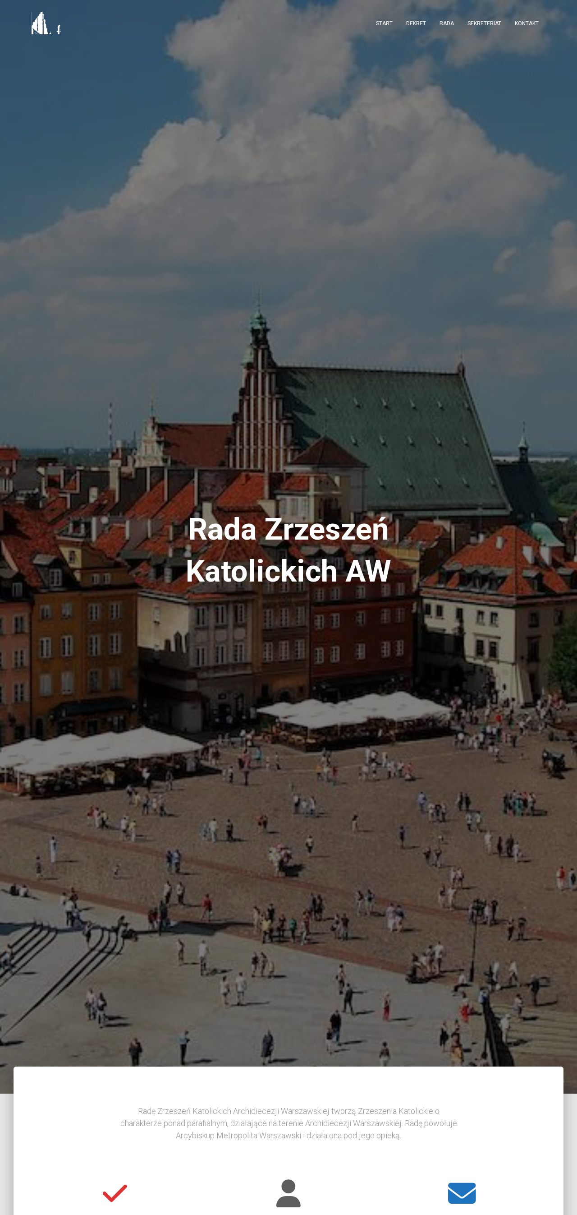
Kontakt (527, 23)
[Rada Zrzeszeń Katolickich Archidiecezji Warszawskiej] (47, 23)
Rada (447, 23)
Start (384, 23)
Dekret (416, 23)
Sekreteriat (484, 23)
